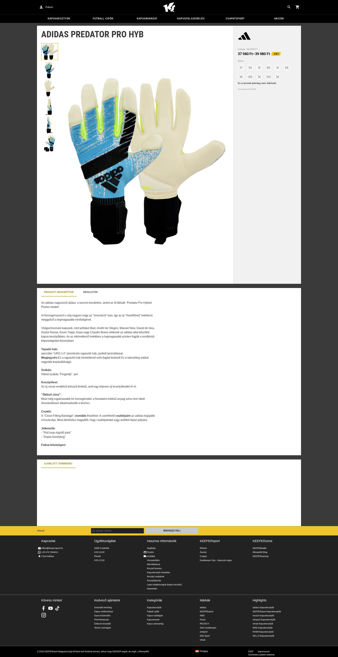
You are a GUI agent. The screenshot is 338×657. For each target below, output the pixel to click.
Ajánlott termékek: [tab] (58, 463)
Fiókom (49, 7)
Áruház (203, 552)
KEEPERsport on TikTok (57, 608)
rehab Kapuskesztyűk (263, 623)
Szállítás (151, 556)
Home (169, 7)
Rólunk (203, 548)
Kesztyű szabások (155, 576)
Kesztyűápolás (154, 580)
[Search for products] (289, 7)
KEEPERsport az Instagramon (43, 615)
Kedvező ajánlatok (107, 600)
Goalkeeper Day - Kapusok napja (216, 560)
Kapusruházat (147, 18)
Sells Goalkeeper (208, 628)
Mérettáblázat (153, 564)
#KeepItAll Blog (260, 552)
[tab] (49, 51)
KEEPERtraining (260, 556)
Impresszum (264, 651)
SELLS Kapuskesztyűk (263, 636)
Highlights (260, 600)
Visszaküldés (153, 560)
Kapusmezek (153, 619)
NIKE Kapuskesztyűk (263, 628)
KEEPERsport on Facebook (43, 608)
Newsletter (152, 588)
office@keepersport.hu (52, 548)
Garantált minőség (103, 607)
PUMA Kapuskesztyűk (263, 632)
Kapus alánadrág (155, 623)
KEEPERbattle (260, 548)
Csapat (203, 556)
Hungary (204, 651)
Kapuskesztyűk (59, 18)
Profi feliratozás (101, 619)
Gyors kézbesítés (102, 615)
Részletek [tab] (90, 292)
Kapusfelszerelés (191, 18)
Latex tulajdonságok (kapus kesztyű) (164, 584)
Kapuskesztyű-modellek (158, 572)
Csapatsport (235, 18)
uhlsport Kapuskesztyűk (264, 619)
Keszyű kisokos (154, 568)
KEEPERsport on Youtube (50, 608)
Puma (202, 619)
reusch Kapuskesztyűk (263, 615)
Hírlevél (40, 531)
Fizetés (150, 552)
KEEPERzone (262, 541)
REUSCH (204, 623)
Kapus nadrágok (155, 615)
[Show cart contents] (297, 7)
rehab (202, 640)
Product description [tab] (59, 292)
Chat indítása (47, 556)
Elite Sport (205, 636)
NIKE (202, 615)
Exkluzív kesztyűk (102, 623)
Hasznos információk (161, 541)
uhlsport (204, 632)
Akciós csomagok (102, 628)
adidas (203, 607)
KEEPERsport (210, 541)
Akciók (279, 18)
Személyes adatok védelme (261, 654)
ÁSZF (251, 651)
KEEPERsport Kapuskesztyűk (267, 611)
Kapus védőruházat (103, 611)
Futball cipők (103, 18)
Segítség (151, 548)
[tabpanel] (98, 375)
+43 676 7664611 (49, 552)
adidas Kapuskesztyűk (263, 607)
